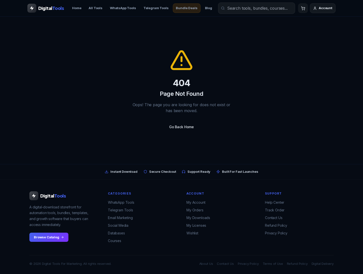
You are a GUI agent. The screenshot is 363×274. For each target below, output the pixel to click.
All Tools (95, 8)
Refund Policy (276, 225)
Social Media (118, 225)
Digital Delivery (323, 264)
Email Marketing (120, 218)
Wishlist (192, 233)
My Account (195, 202)
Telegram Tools (156, 8)
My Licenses (196, 225)
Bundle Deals (186, 8)
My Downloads (198, 218)
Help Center (274, 202)
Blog (208, 8)
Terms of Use (273, 264)
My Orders (194, 210)
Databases (116, 233)
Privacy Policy (276, 233)
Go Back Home (181, 127)
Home (76, 8)
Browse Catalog (46, 237)
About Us (206, 264)
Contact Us (273, 218)
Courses (114, 241)
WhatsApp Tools (123, 8)
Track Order (274, 210)
